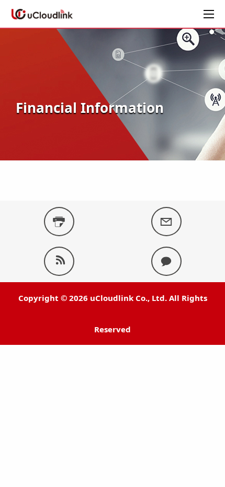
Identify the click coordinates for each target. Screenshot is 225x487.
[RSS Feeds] (59, 261)
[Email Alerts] (166, 221)
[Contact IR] (166, 261)
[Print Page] (59, 221)
